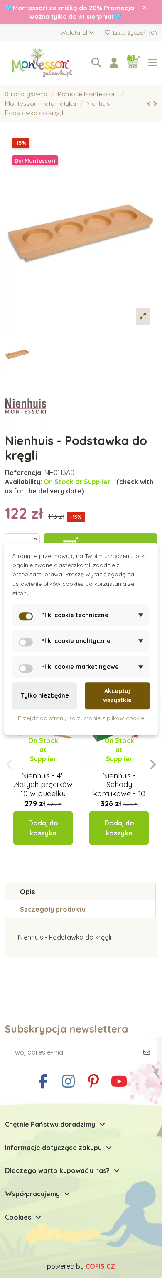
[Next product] (155, 104)
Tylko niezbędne (45, 695)
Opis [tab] (27, 891)
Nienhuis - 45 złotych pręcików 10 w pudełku (43, 784)
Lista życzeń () (134, 32)
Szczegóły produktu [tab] (53, 909)
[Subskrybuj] (147, 1052)
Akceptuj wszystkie (117, 695)
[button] (9, 765)
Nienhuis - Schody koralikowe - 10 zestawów (119, 789)
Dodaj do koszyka (43, 828)
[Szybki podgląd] (49, 767)
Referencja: (24, 472)
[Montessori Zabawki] (44, 63)
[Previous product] (150, 104)
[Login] (114, 63)
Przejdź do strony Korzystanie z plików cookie (81, 718)
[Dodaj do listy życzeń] (35, 767)
